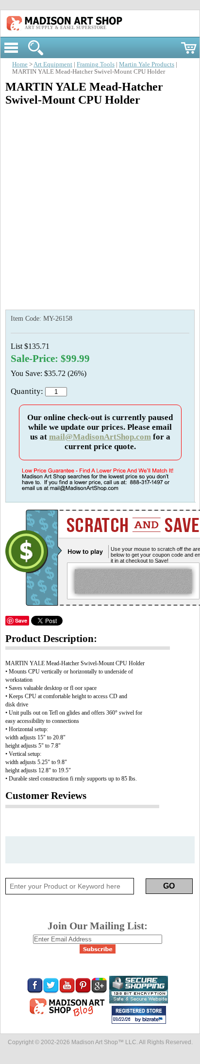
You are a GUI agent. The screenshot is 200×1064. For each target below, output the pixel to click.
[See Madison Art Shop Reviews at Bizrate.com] (139, 1015)
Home (20, 64)
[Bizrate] (154, 1020)
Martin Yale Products (146, 64)
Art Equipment (52, 64)
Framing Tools (96, 64)
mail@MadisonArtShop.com (100, 436)
